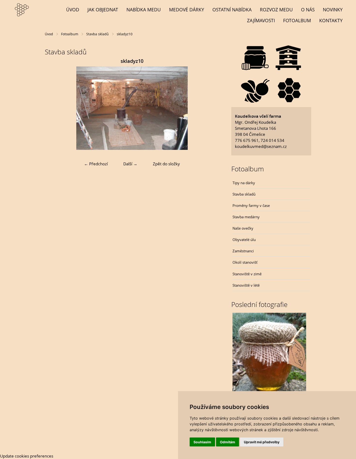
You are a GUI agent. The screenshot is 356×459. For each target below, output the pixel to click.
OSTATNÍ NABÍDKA (232, 10)
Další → (130, 164)
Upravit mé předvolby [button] (261, 442)
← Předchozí (96, 164)
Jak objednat (102, 10)
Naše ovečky (242, 228)
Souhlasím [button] (202, 442)
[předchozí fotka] (52, 108)
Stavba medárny (246, 216)
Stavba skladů (243, 194)
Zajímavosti (261, 20)
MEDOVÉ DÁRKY (186, 10)
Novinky (333, 10)
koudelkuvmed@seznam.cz (261, 146)
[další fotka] (211, 108)
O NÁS (308, 10)
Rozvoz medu (276, 10)
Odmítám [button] (227, 442)
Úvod (72, 10)
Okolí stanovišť (244, 262)
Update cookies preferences (26, 456)
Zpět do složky (166, 164)
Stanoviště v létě (246, 285)
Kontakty (331, 20)
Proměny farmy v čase (251, 205)
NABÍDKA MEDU (143, 10)
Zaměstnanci (243, 250)
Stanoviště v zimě (247, 273)
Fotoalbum (297, 20)
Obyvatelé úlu (244, 239)
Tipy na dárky (243, 182)
